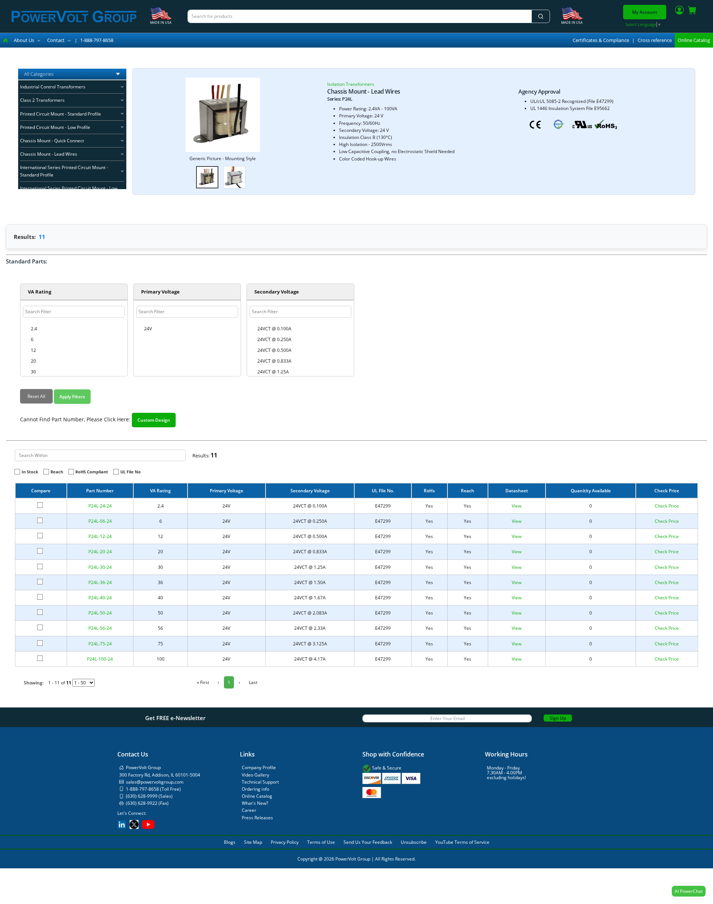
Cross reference (655, 40)
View (516, 506)
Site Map (253, 842)
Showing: (33, 683)
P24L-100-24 (100, 659)
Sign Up (558, 718)
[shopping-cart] (692, 12)
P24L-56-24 (100, 628)
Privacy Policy (285, 842)
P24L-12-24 (100, 536)
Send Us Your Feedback (368, 842)
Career (249, 810)
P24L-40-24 (100, 597)
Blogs (229, 842)
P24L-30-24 (100, 567)
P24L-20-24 (100, 551)
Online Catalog (694, 40)
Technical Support (260, 782)
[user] (679, 12)
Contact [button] (56, 40)
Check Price (667, 506)
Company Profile (259, 767)
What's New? (255, 803)
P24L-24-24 (100, 506)
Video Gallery (255, 775)
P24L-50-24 (100, 613)
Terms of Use (321, 842)
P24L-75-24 (100, 644)
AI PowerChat (689, 891)
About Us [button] (24, 40)
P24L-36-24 (100, 582)
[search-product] (540, 16)
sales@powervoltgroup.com (154, 782)
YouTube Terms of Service (462, 842)
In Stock (30, 471)
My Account (644, 12)
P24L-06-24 (100, 521)
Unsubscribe (414, 842)
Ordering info (255, 789)
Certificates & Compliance (601, 40)
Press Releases (257, 817)
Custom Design (153, 420)
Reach (57, 471)
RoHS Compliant (91, 471)
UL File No (130, 471)
